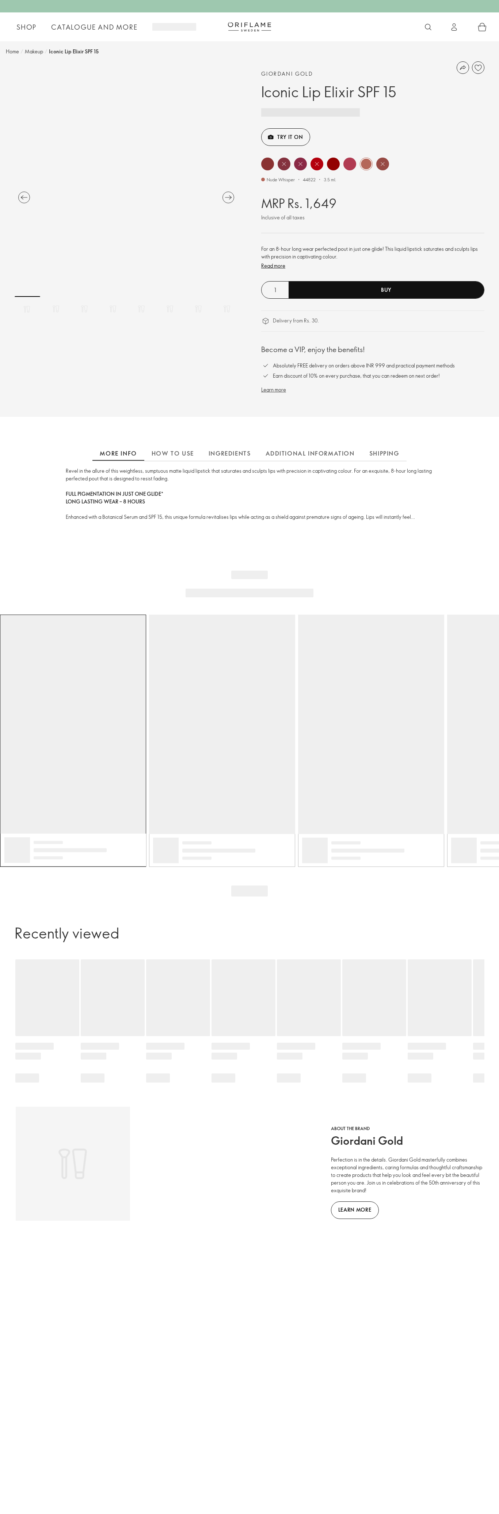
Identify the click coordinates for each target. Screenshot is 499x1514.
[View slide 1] (27, 309)
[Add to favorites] (478, 67)
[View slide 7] (198, 309)
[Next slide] (228, 197)
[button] (267, 164)
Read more (273, 265)
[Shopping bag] (482, 27)
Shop (26, 27)
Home (12, 51)
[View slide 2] (56, 309)
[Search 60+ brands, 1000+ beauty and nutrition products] (428, 27)
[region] (126, 181)
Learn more (273, 389)
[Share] (463, 67)
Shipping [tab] (384, 453)
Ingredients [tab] (230, 453)
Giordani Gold (287, 73)
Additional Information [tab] (310, 453)
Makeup (34, 51)
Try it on (290, 136)
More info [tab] (118, 453)
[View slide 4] (113, 309)
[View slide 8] (227, 309)
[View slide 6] (170, 309)
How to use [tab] (173, 453)
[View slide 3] (84, 309)
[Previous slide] (24, 197)
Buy (386, 289)
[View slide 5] (141, 309)
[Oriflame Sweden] (249, 26)
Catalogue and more (94, 27)
